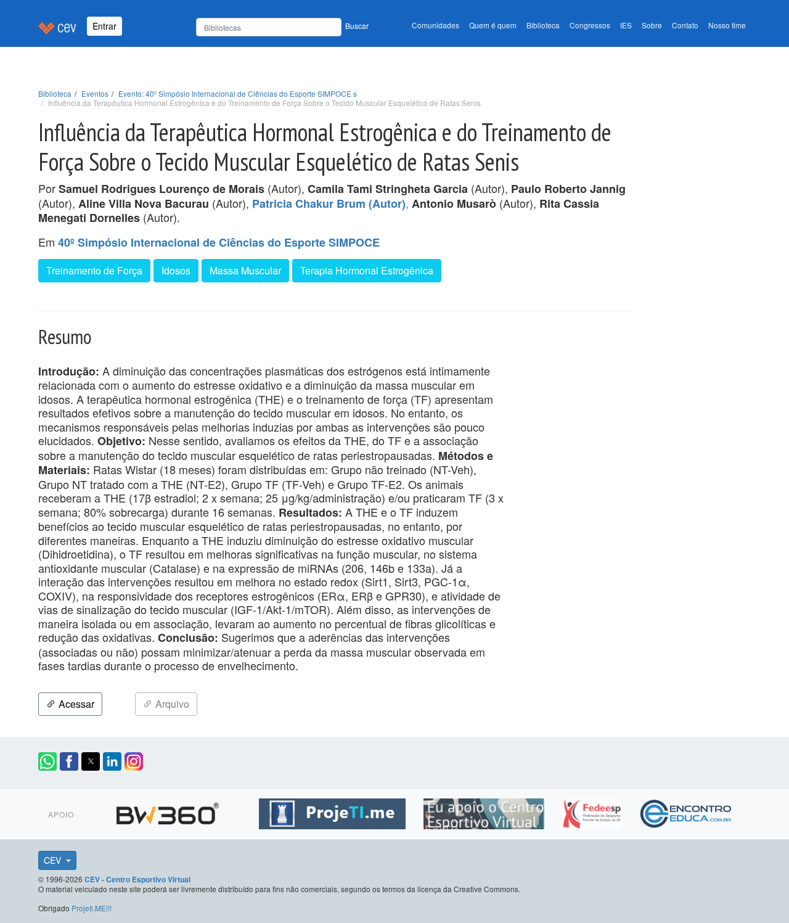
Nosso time (727, 25)
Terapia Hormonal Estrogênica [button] (366, 270)
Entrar (104, 26)
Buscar (357, 25)
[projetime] (333, 812)
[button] (47, 761)
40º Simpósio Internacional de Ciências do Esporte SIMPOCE (219, 242)
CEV (53, 860)
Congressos (590, 25)
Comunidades (435, 25)
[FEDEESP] (593, 812)
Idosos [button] (175, 270)
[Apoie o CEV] (485, 812)
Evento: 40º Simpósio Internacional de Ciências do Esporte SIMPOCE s (237, 93)
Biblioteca (543, 25)
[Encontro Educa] (686, 812)
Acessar (75, 704)
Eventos (94, 93)
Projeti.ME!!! (92, 908)
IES (626, 25)
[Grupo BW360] (169, 812)
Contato (685, 25)
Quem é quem (493, 25)
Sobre (652, 25)
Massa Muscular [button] (245, 270)
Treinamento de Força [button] (94, 270)
